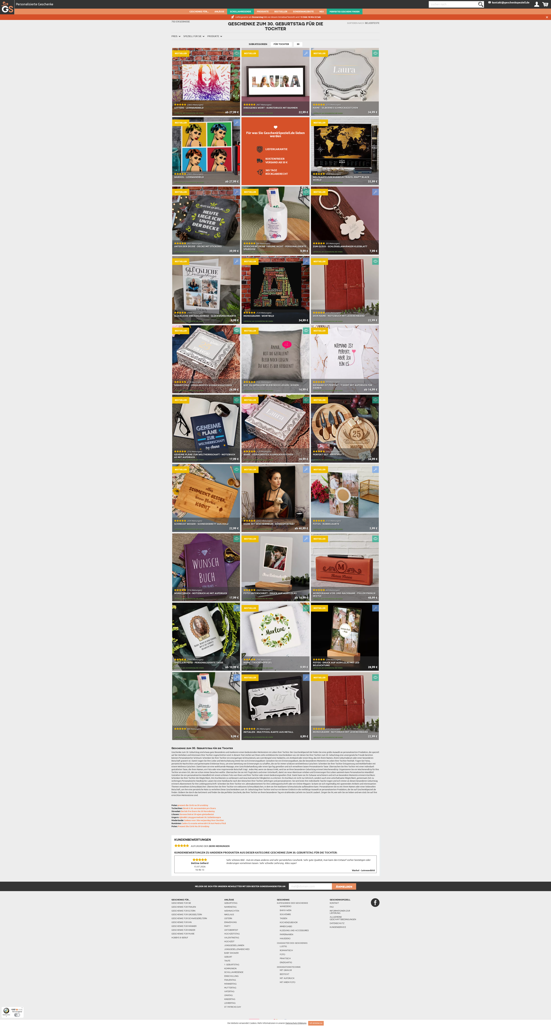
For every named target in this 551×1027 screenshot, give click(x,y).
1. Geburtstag (231, 964)
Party (227, 926)
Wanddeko (285, 906)
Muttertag (230, 988)
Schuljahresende (240, 11)
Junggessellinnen (234, 945)
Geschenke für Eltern (183, 911)
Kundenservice (338, 927)
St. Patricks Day (232, 1007)
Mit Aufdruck (287, 978)
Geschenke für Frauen (183, 907)
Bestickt (284, 974)
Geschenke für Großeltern (186, 914)
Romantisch (286, 950)
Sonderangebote (303, 11)
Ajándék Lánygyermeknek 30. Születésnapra (200, 817)
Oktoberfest (231, 930)
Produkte (263, 11)
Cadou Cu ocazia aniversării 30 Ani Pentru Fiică (204, 823)
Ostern (228, 918)
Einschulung (231, 976)
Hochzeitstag (232, 934)
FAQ (332, 907)
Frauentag (230, 980)
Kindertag (229, 999)
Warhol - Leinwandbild (363, 870)
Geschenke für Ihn (181, 922)
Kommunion (230, 968)
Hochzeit (229, 941)
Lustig (283, 946)
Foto (282, 954)
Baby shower (231, 953)
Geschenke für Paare (182, 934)
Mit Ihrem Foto (287, 982)
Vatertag (229, 991)
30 (298, 44)
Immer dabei (286, 926)
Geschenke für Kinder (183, 930)
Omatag (228, 995)
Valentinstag (231, 937)
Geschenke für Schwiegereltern (189, 918)
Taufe (227, 961)
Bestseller (280, 11)
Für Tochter (281, 44)
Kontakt (334, 903)
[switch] (17, 1015)
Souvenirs (285, 914)
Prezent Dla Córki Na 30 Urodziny (193, 826)
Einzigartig (286, 962)
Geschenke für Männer (183, 926)
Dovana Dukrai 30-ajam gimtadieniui (197, 814)
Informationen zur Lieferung (340, 912)
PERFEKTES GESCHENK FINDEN (345, 11)
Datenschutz (337, 923)
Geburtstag (230, 903)
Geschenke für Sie (181, 903)
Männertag (230, 984)
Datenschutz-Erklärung (296, 1023)
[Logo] (7, 7)
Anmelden (344, 887)
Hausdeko (285, 938)
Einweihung (230, 922)
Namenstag (230, 907)
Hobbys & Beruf (179, 937)
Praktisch (285, 958)
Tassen (283, 918)
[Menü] (22, 1008)
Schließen (547, 17)
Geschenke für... (199, 11)
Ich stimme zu (316, 1023)
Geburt (228, 957)
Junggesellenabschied (237, 949)
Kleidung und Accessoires (294, 930)
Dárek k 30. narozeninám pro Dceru (199, 808)
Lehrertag (229, 1003)
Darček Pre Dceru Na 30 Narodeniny (198, 811)
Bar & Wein (285, 910)
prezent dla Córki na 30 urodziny (193, 805)
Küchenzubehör (288, 922)
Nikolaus (229, 914)
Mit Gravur (286, 970)
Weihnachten (231, 911)
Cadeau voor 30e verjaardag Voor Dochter (204, 820)
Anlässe (219, 11)
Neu (321, 11)
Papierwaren (286, 934)
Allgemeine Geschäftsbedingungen (341, 918)
